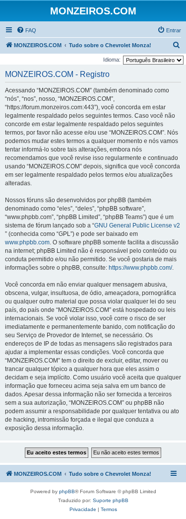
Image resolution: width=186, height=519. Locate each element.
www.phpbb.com (27, 242)
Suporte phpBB (110, 500)
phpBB (67, 491)
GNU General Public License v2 (137, 225)
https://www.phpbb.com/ (140, 267)
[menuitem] (26, 30)
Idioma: (112, 60)
